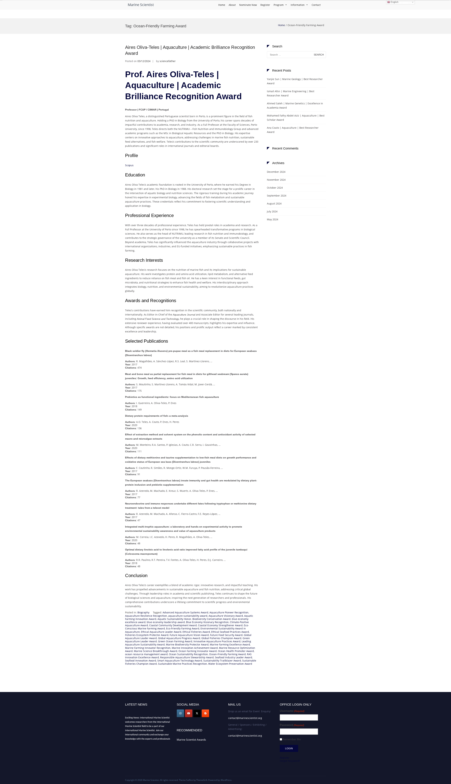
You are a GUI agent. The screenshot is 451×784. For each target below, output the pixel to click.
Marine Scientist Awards (191, 739)
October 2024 (275, 187)
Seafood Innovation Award (140, 660)
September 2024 (276, 195)
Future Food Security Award (226, 635)
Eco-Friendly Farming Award (182, 628)
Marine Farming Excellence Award (230, 644)
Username (292, 710)
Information (298, 5)
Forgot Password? (290, 760)
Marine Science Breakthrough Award (155, 651)
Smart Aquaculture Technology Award (179, 660)
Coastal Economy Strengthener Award (220, 625)
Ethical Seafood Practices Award (230, 631)
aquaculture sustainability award (187, 615)
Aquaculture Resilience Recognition (146, 615)
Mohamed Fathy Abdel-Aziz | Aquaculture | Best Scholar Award (296, 117)
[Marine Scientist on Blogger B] (205, 713)
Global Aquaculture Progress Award (179, 638)
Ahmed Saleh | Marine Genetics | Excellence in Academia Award (295, 105)
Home (221, 5)
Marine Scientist (141, 4)
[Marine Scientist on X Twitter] (197, 713)
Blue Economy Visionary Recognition (207, 622)
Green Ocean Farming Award (175, 641)
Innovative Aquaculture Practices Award (216, 641)
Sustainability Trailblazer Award (222, 660)
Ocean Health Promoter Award (236, 651)
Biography (143, 612)
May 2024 (272, 219)
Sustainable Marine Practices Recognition (182, 663)
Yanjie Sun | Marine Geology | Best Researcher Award (295, 81)
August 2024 (274, 203)
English (394, 2)
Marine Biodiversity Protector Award (187, 644)
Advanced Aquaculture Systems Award (185, 612)
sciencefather (168, 61)
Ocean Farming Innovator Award (197, 651)
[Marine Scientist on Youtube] (188, 713)
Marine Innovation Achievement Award (195, 648)
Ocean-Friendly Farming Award (227, 654)
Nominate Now (248, 5)
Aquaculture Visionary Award (226, 615)
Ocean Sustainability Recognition (188, 654)
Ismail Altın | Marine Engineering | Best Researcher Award (290, 93)
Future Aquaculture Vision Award (189, 635)
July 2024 (272, 211)
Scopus (129, 165)
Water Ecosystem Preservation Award (230, 663)
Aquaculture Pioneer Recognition (228, 612)
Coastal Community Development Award (173, 625)
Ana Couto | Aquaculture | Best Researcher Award (293, 130)
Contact (316, 5)
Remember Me (292, 739)
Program (279, 5)
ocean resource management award (146, 654)
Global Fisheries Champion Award (221, 638)
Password (292, 725)
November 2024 (276, 179)
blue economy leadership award (166, 622)
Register (265, 5)
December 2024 (276, 171)
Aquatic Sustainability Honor (174, 619)
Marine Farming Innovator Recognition (148, 648)
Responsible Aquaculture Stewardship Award (187, 657)
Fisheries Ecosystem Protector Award (146, 635)
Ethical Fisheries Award (196, 631)
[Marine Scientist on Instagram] (180, 713)
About (232, 5)
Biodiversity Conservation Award (211, 619)
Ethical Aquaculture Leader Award (161, 631)
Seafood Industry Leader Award (233, 657)
